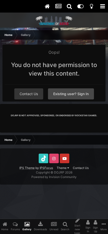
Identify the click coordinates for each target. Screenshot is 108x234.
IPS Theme (27, 168)
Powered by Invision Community (54, 177)
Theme (62, 168)
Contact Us (29, 94)
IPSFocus (46, 168)
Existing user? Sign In (71, 94)
